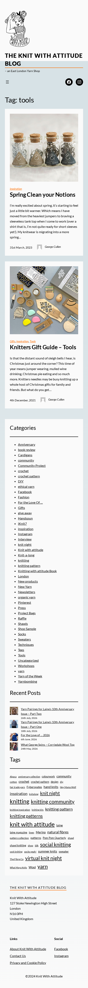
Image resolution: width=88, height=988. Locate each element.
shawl (71, 838)
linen (31, 832)
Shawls (23, 624)
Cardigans (25, 455)
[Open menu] (7, 82)
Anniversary (26, 444)
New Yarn (25, 586)
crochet (23, 471)
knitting (23, 560)
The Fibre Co (17, 859)
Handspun (25, 518)
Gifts (12, 341)
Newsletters (26, 592)
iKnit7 (22, 523)
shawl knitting (18, 845)
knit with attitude (32, 824)
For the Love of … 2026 (35, 735)
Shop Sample (27, 629)
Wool (32, 867)
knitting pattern (29, 566)
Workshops (26, 666)
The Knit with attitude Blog (38, 887)
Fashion (23, 497)
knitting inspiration (20, 809)
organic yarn (26, 597)
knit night (25, 544)
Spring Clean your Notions (42, 194)
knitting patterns (26, 816)
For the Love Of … (30, 502)
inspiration (16, 188)
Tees (21, 650)
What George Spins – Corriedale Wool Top (47, 744)
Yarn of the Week (30, 676)
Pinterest (24, 602)
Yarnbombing (27, 681)
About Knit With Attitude (28, 949)
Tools (33, 341)
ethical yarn (26, 486)
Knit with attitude (30, 550)
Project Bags (27, 613)
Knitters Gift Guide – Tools (43, 347)
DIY (21, 481)
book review (26, 450)
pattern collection (19, 838)
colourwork (48, 776)
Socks (22, 634)
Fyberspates (34, 787)
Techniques (26, 644)
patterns (35, 838)
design (54, 781)
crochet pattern (29, 476)
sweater (64, 851)
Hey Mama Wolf (68, 787)
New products (28, 581)
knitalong (33, 794)
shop (30, 845)
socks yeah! (30, 851)
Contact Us (18, 956)
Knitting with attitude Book (37, 571)
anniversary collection (29, 776)
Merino (41, 832)
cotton (13, 781)
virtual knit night (43, 858)
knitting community (52, 801)
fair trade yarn (17, 787)
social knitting (55, 844)
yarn (21, 671)
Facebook (25, 492)
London (23, 576)
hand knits (51, 787)
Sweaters (24, 639)
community (26, 460)
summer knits (47, 851)
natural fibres (58, 832)
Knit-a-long (26, 555)
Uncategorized (28, 660)
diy (61, 781)
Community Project (32, 465)
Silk (36, 845)
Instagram (25, 534)
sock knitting (16, 851)
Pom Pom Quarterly (54, 838)
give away (25, 513)
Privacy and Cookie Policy (28, 963)
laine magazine (18, 832)
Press (22, 608)
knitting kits (38, 809)
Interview (25, 539)
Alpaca (13, 776)
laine (59, 825)
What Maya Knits (18, 867)
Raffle (22, 618)
